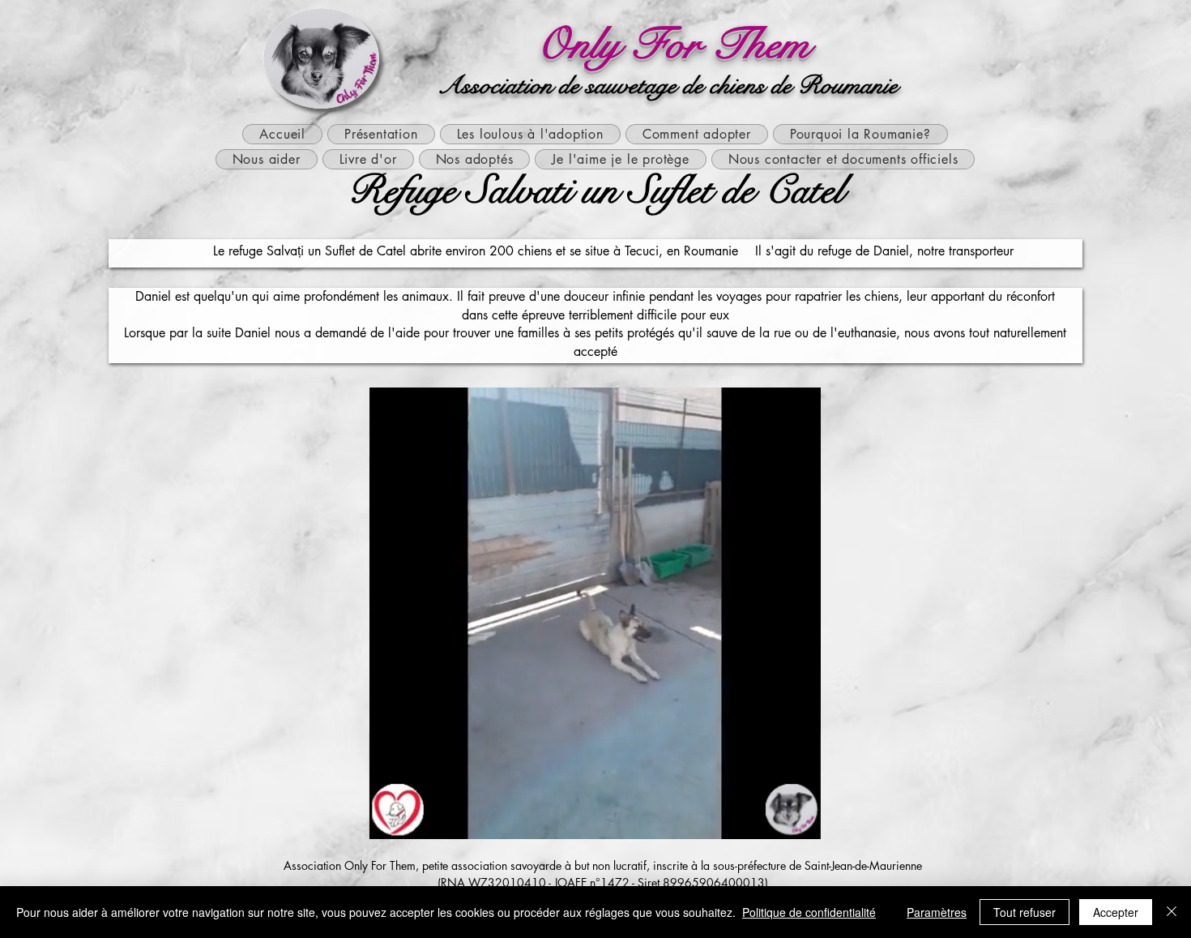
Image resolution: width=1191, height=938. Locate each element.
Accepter (1115, 912)
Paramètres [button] (937, 912)
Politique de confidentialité (809, 912)
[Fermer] (1171, 912)
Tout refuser (1024, 912)
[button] (800, 821)
